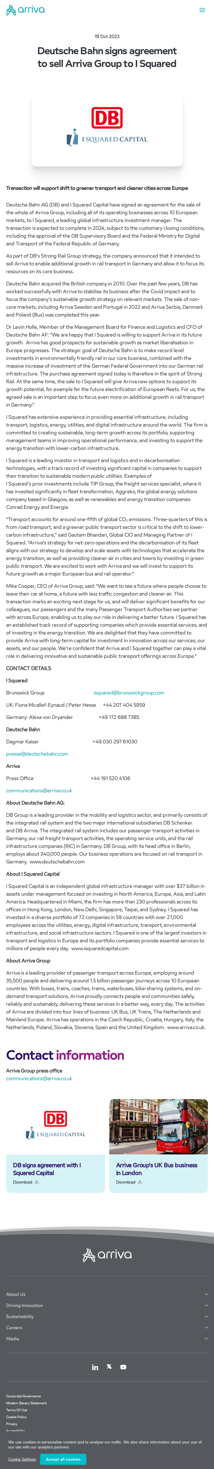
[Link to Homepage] (25, 10)
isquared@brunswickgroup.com (129, 692)
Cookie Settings (22, 1459)
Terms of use (16, 1410)
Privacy (11, 1424)
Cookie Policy (16, 1417)
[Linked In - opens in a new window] (95, 1367)
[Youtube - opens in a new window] (123, 1367)
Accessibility (15, 1431)
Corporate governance (23, 1396)
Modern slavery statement (26, 1403)
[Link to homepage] (107, 1255)
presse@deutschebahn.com (37, 754)
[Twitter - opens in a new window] (109, 1366)
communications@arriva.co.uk (39, 790)
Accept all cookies (63, 1459)
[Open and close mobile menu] (202, 10)
